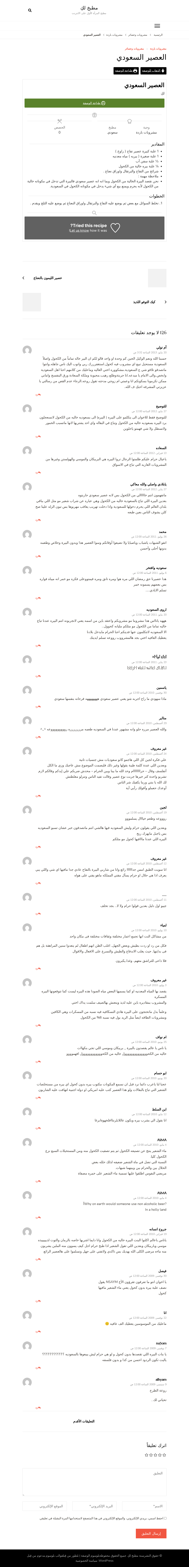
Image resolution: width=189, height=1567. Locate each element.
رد (36, 394)
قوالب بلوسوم (54, 1556)
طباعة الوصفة (124, 71)
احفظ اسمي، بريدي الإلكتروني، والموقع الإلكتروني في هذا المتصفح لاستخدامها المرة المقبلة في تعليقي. (101, 1518)
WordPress (106, 1561)
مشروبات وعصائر (134, 49)
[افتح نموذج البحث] (29, 10)
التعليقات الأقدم (83, 1421)
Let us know (79, 230)
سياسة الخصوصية (86, 1561)
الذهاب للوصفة (151, 71)
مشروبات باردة (158, 49)
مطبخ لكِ (89, 8)
